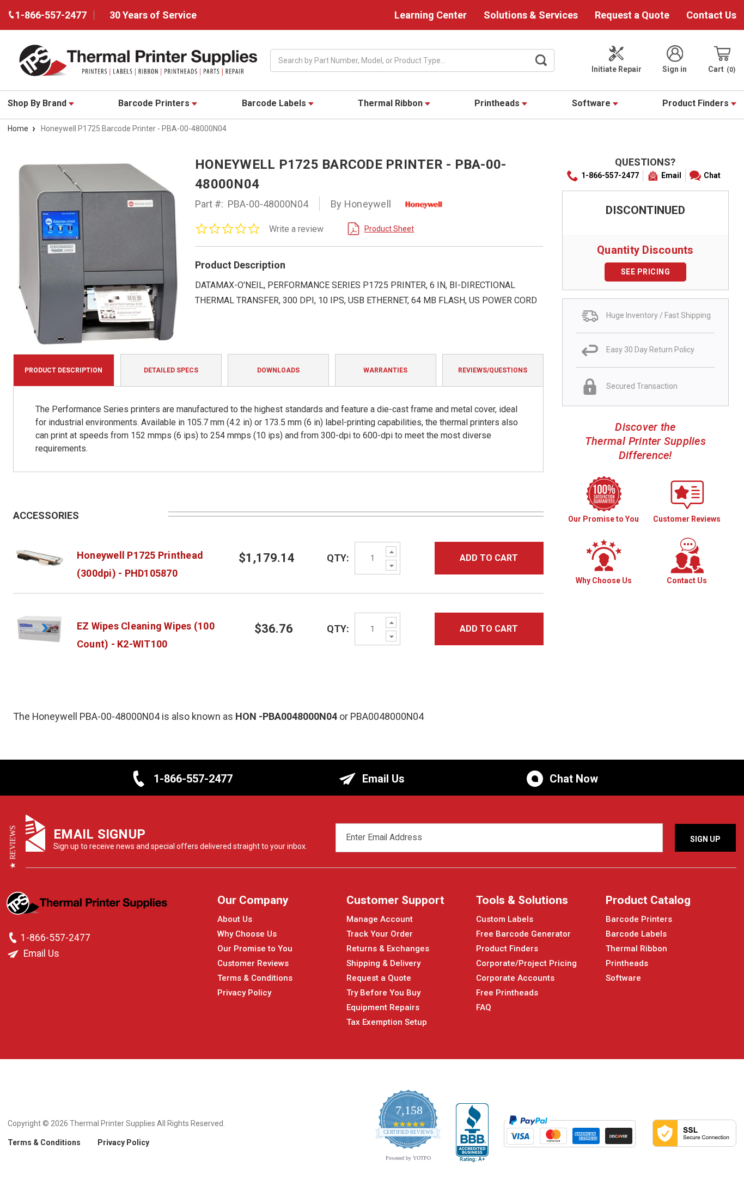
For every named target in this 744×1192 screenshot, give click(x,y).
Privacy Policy (244, 993)
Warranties (385, 370)
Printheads (498, 103)
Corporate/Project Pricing (526, 963)
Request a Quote (632, 15)
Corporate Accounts (515, 978)
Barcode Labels (275, 103)
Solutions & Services (531, 15)
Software (592, 103)
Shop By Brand (38, 103)
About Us (234, 919)
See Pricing (645, 271)
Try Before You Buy (383, 993)
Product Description (63, 370)
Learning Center (430, 15)
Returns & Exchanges (387, 948)
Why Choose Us (247, 934)
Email (671, 175)
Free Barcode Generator (523, 934)
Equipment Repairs (382, 1007)
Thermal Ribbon (391, 103)
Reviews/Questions (492, 370)
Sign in (674, 69)
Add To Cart (489, 558)
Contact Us (711, 15)
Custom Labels (504, 919)
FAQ (483, 1007)
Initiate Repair (616, 69)
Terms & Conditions (254, 978)
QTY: (338, 558)
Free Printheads (507, 993)
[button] (13, 847)
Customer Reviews (253, 963)
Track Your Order (379, 934)
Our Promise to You (254, 948)
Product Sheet (389, 228)
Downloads (278, 370)
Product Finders (696, 103)
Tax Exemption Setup (386, 1022)
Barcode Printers (155, 103)
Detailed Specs (171, 370)
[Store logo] (88, 906)
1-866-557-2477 (610, 175)
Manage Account (379, 919)
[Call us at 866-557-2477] (14, 937)
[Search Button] (540, 60)
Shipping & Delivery (383, 963)
